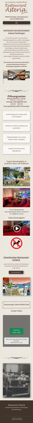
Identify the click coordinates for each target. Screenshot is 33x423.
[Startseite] (16, 7)
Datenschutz (19, 418)
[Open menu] (16, 22)
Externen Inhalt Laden (16, 331)
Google (20, 342)
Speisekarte (16, 272)
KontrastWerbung (19, 419)
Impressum (14, 418)
